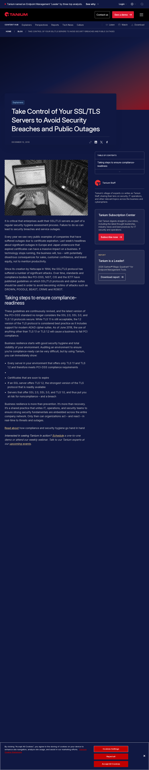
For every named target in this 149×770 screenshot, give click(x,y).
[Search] (142, 4)
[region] (74, 756)
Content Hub (11, 25)
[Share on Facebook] (106, 142)
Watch (125, 24)
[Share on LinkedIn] (95, 142)
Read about (12, 428)
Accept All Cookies (111, 764)
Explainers (27, 25)
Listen (112, 24)
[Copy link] (90, 142)
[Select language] (133, 4)
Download (139, 24)
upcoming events (20, 443)
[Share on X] (101, 142)
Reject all (111, 756)
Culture (80, 25)
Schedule (58, 435)
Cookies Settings (111, 749)
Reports (55, 25)
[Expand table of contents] (119, 171)
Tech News (67, 25)
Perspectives (41, 25)
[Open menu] (141, 15)
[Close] (144, 756)
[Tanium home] (16, 14)
